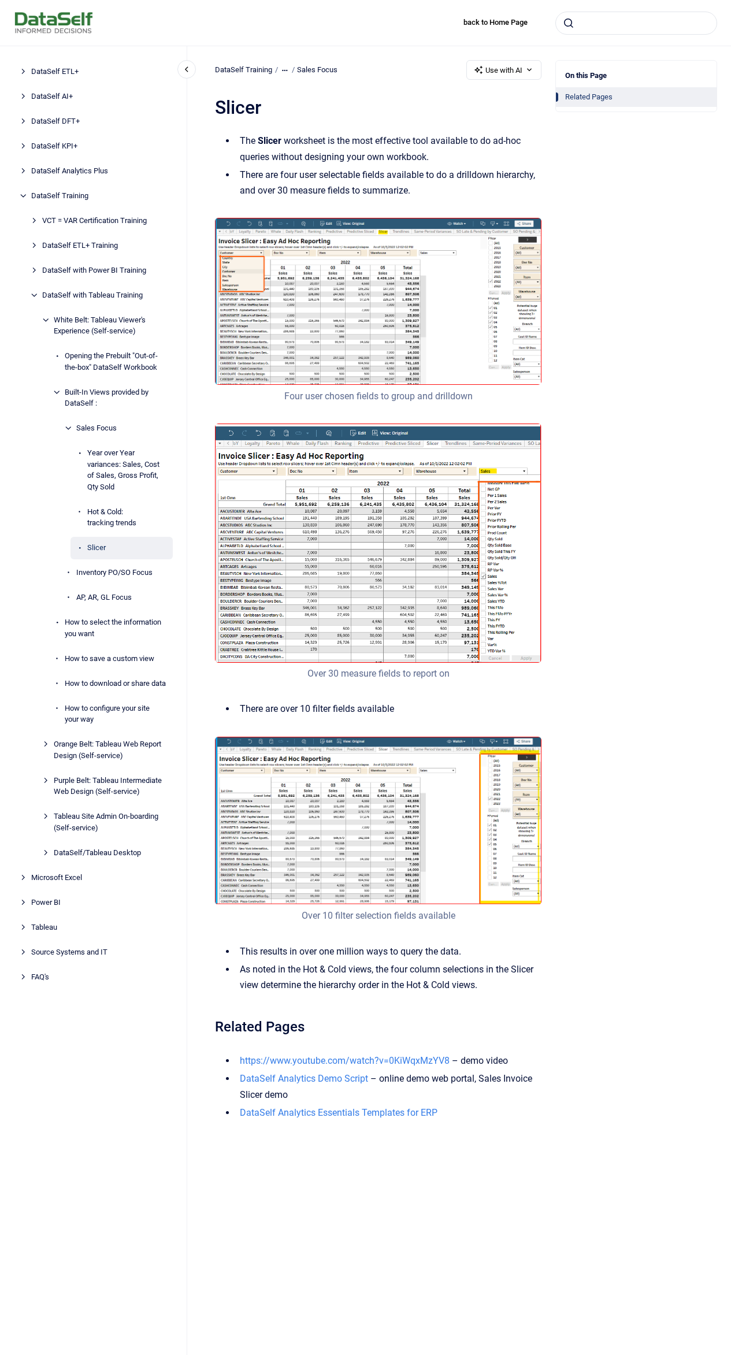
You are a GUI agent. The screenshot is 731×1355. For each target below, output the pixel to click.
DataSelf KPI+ (54, 146)
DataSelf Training (59, 195)
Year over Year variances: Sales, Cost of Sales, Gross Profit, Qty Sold (123, 469)
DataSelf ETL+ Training (80, 245)
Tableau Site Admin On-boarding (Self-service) (106, 822)
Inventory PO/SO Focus (114, 572)
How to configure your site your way (107, 714)
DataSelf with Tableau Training (92, 295)
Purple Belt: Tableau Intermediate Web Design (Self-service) (108, 786)
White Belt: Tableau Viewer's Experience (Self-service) (100, 325)
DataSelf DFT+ (55, 121)
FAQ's (40, 976)
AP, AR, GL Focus (104, 597)
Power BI (46, 902)
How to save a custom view (109, 658)
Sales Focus (96, 428)
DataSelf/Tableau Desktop (97, 852)
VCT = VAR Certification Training (94, 220)
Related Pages (589, 96)
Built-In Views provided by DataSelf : (107, 398)
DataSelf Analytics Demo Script (304, 1078)
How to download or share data (115, 683)
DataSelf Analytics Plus (69, 170)
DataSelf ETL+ (55, 71)
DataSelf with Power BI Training (94, 270)
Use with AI (503, 70)
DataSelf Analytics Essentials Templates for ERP (338, 1112)
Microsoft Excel (56, 877)
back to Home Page (495, 22)
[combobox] (636, 23)
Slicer (96, 547)
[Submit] (568, 23)
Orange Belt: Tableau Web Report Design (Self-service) (107, 750)
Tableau (44, 927)
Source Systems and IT (69, 952)
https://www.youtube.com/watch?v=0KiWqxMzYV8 (345, 1060)
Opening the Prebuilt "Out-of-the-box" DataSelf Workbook (111, 361)
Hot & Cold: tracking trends (111, 517)
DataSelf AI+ (52, 96)
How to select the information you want (113, 628)
